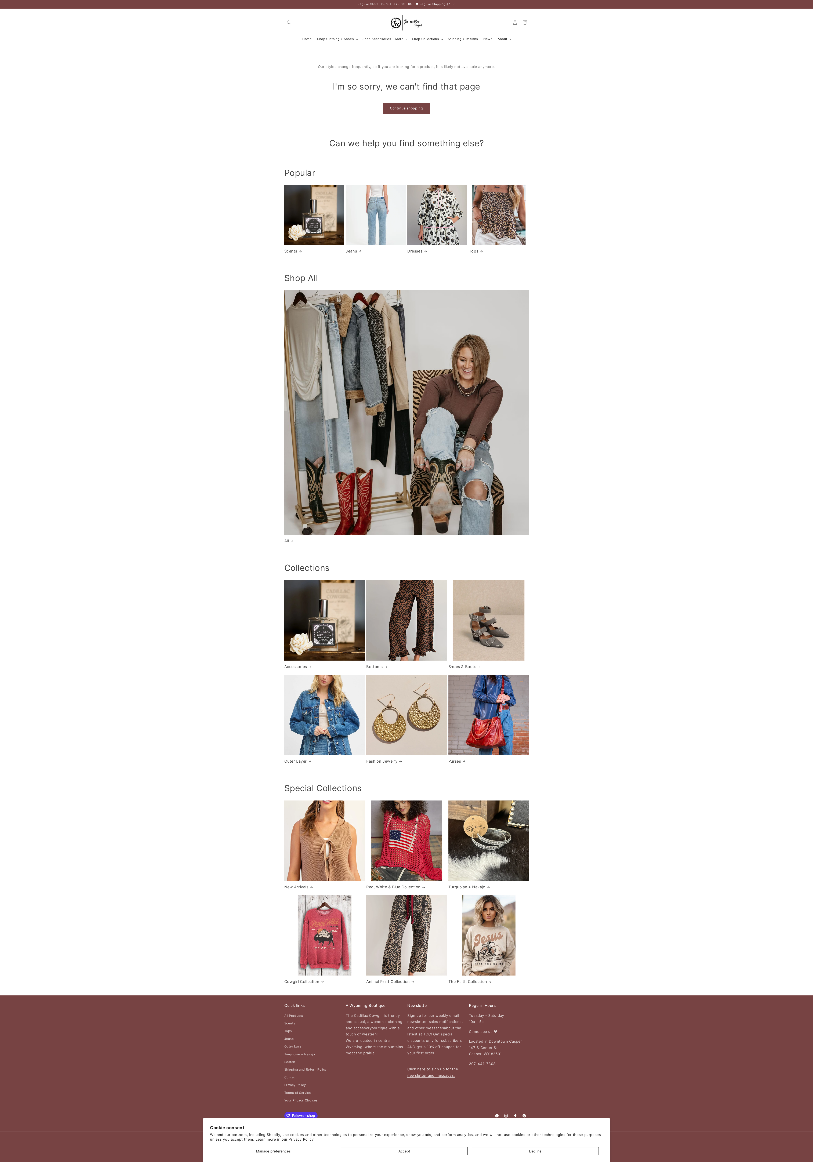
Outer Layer (295, 761)
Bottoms (374, 666)
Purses (454, 761)
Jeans (351, 251)
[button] (289, 22)
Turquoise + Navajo (466, 887)
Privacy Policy (301, 1139)
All (286, 541)
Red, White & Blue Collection (393, 887)
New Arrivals (296, 887)
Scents (290, 251)
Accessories (295, 666)
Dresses (414, 251)
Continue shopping (406, 108)
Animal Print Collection (388, 981)
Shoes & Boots (462, 666)
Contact (290, 1077)
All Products (293, 1016)
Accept (404, 1151)
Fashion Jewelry (381, 761)
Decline (535, 1151)
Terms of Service (297, 1093)
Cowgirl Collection (301, 981)
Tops (473, 251)
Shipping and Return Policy (305, 1069)
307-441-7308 (482, 1064)
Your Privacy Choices (301, 1100)
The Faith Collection (467, 981)
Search (289, 1062)
